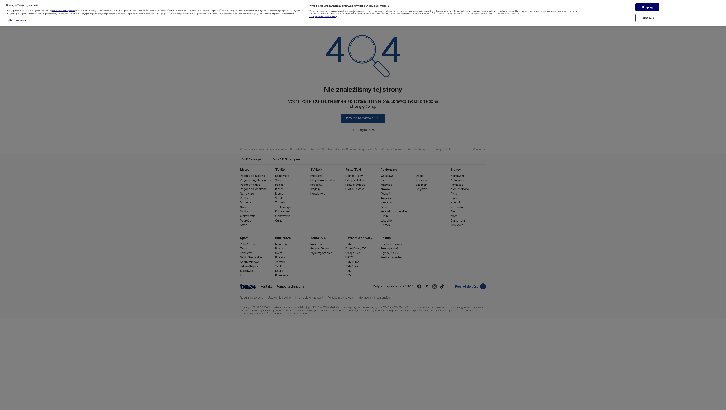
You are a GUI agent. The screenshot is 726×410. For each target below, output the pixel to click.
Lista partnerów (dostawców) (323, 16)
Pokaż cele (647, 18)
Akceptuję (647, 7)
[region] (363, 13)
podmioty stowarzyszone (63, 10)
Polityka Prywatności (16, 20)
